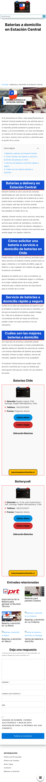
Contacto (7, 768)
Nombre (6, 682)
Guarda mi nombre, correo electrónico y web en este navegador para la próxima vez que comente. (22, 724)
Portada (5, 84)
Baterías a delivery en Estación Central (20, 153)
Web (3, 705)
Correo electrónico (11, 694)
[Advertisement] (23, 57)
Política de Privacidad (12, 757)
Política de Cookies (11, 760)
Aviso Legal (8, 764)
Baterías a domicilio (11, 771)
